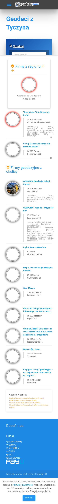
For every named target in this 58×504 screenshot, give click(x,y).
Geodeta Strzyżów (20, 400)
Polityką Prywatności (23, 484)
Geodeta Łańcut (26, 398)
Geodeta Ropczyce (23, 405)
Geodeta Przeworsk (35, 405)
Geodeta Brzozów (23, 403)
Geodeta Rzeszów (15, 398)
